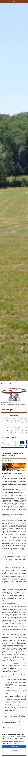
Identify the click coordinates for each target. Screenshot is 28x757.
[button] (14, 1)
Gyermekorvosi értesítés (6, 402)
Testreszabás (14, 750)
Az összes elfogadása (14, 746)
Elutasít (14, 754)
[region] (14, 744)
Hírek (11, 460)
